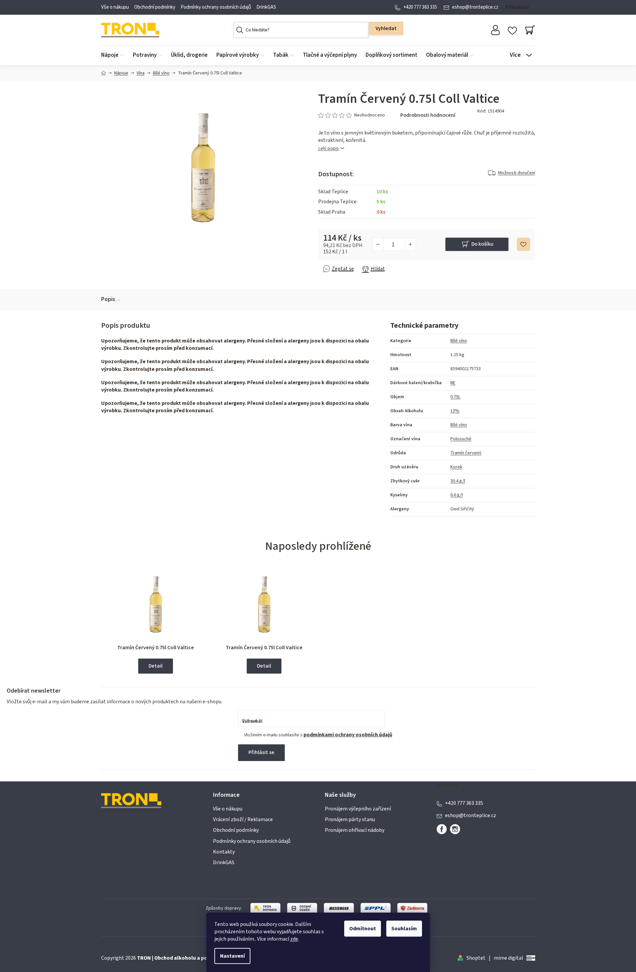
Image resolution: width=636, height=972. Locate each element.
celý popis (328, 149)
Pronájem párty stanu (350, 819)
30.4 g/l (457, 481)
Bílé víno (458, 340)
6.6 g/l (456, 495)
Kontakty (224, 852)
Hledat (386, 28)
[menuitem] (115, 55)
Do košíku (482, 244)
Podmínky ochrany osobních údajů (216, 7)
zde (294, 939)
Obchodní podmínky (154, 7)
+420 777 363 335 (420, 7)
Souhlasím (404, 928)
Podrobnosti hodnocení (427, 115)
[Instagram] (455, 829)
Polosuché (460, 439)
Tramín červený (465, 453)
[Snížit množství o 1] (378, 244)
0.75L (455, 397)
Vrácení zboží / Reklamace (243, 819)
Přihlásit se (261, 752)
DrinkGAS (266, 7)
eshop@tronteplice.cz (475, 7)
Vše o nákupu (115, 7)
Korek (456, 467)
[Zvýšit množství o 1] (410, 244)
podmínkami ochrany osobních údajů (347, 734)
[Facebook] (442, 829)
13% (454, 411)
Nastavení (232, 956)
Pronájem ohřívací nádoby (354, 830)
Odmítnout (362, 928)
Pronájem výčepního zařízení (358, 808)
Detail (156, 666)
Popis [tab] (108, 299)
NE (452, 383)
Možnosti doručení (516, 173)
